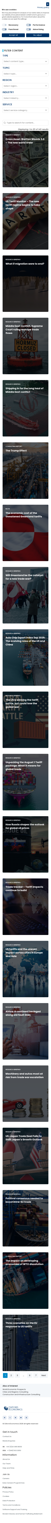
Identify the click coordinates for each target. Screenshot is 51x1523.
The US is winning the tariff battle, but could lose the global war (22, 703)
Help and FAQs (8, 1468)
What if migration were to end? (25, 263)
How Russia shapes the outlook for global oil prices (25, 826)
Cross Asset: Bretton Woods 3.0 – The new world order (25, 141)
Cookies (6, 1496)
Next (43, 1375)
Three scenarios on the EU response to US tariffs (21, 1324)
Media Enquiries (9, 1441)
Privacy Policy (8, 1492)
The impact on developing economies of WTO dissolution (24, 1262)
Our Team (7, 1464)
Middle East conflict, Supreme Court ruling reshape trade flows (24, 329)
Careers (6, 1478)
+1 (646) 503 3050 (14, 1450)
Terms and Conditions (11, 1505)
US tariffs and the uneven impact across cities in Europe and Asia (24, 953)
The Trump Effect (16, 450)
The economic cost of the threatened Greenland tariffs (24, 514)
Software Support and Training (15, 1509)
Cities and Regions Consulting (15, 1392)
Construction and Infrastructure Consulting (21, 1394)
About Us (6, 1459)
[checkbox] (4, 25)
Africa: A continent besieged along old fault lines (23, 1013)
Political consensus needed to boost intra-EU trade (24, 1200)
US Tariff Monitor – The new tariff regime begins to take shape (23, 205)
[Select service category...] (25, 110)
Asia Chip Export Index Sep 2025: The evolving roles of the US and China (25, 641)
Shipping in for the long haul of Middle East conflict (24, 390)
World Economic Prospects (14, 1389)
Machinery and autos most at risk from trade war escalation (25, 1075)
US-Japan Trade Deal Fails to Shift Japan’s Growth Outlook (24, 1138)
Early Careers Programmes (14, 1483)
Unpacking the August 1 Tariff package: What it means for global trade (24, 766)
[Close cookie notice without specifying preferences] (47, 4)
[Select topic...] (25, 73)
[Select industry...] (25, 98)
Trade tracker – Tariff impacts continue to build (24, 888)
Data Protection (9, 1501)
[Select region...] (25, 85)
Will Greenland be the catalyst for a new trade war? (24, 577)
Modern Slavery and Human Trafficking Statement (22, 1514)
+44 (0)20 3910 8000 (14, 1447)
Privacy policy (43, 7)
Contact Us (7, 1436)
